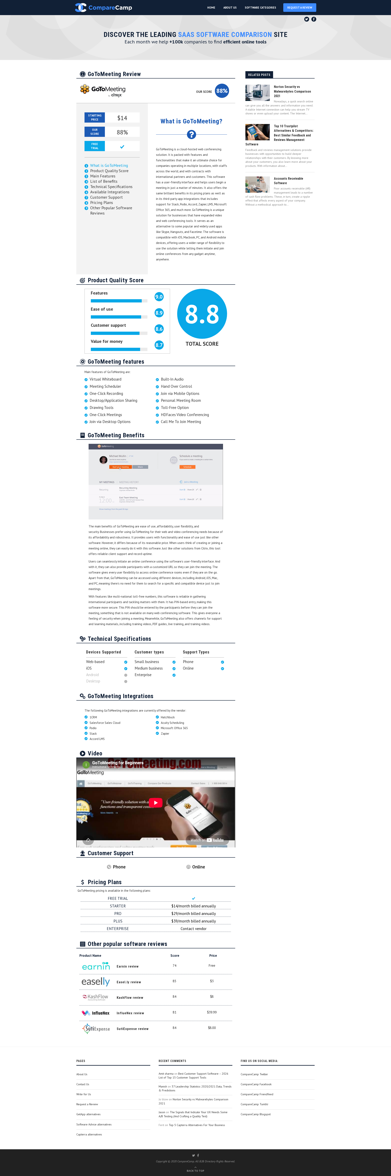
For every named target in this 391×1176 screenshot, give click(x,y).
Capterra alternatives (89, 1134)
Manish (163, 1086)
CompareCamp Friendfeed (257, 1094)
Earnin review (128, 966)
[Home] (103, 7)
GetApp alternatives (88, 1114)
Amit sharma (166, 1073)
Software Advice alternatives (94, 1124)
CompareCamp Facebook (256, 1084)
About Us (81, 1074)
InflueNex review (130, 1013)
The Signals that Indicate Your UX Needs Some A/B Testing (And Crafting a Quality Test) (193, 1114)
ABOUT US (230, 7)
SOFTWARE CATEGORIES (260, 7)
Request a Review (87, 1104)
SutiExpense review (133, 1029)
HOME (211, 7)
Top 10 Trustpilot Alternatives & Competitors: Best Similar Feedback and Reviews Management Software (279, 135)
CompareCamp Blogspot (256, 1114)
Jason (162, 1112)
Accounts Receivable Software (288, 181)
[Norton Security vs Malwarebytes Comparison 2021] (257, 93)
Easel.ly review (129, 982)
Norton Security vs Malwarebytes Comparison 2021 (292, 91)
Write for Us (83, 1094)
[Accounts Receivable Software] (257, 184)
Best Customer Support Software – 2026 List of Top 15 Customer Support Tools (193, 1076)
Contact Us (82, 1084)
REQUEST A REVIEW (299, 7)
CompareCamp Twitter (254, 1074)
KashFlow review (130, 998)
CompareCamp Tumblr (254, 1104)
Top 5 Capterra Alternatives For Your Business (197, 1125)
